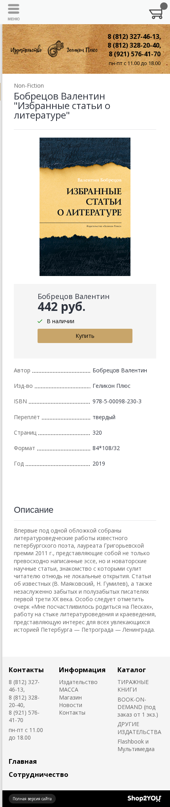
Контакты (26, 669)
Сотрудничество (38, 774)
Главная (23, 761)
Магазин (70, 697)
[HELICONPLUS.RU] (53, 49)
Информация (82, 669)
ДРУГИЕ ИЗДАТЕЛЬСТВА (139, 727)
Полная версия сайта (32, 798)
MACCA (68, 689)
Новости (70, 705)
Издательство (78, 682)
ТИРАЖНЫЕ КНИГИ (133, 685)
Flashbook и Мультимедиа (136, 745)
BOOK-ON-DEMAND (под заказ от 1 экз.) (137, 707)
